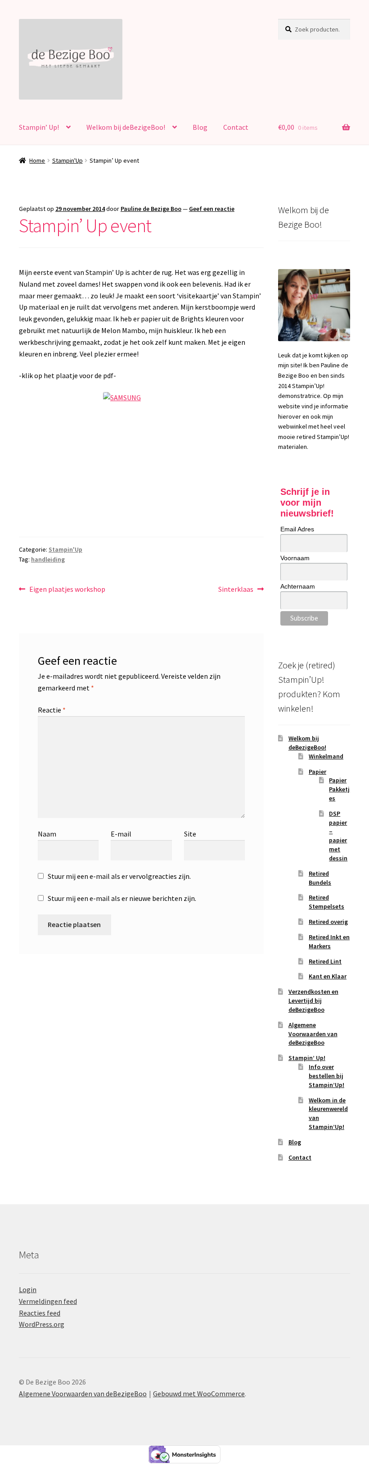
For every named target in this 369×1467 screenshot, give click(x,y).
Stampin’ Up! (39, 127)
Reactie (52, 709)
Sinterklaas (235, 589)
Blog (200, 127)
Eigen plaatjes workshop (67, 589)
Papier (317, 772)
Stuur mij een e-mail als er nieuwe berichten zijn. (122, 898)
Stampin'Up (67, 160)
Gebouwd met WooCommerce (199, 1393)
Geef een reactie (211, 209)
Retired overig (328, 922)
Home (37, 160)
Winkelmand (326, 756)
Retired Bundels (320, 878)
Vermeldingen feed (48, 1301)
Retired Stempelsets (326, 901)
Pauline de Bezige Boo (151, 209)
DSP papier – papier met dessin (338, 835)
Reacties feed (39, 1312)
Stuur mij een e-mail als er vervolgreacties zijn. (119, 876)
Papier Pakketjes (339, 789)
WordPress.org (41, 1324)
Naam (47, 833)
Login (27, 1289)
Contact (235, 127)
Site (190, 833)
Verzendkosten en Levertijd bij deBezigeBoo (313, 1000)
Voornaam (295, 558)
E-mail (121, 833)
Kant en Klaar (327, 976)
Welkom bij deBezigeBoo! (125, 127)
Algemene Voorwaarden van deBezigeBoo (313, 1034)
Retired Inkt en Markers (329, 941)
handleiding (48, 559)
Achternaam (297, 586)
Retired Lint (325, 961)
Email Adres (297, 529)
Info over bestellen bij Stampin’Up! (326, 1076)
